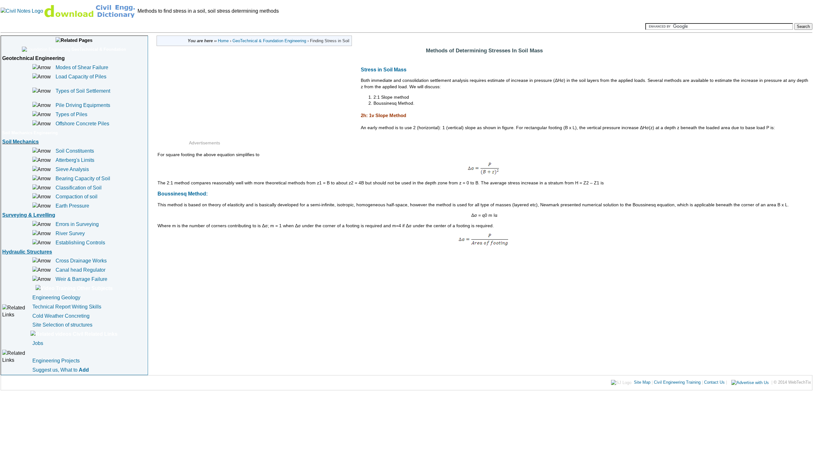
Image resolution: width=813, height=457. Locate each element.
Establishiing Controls (80, 242)
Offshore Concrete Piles (82, 123)
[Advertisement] (274, 100)
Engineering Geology (56, 297)
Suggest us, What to (60, 370)
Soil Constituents (75, 151)
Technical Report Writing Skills (66, 306)
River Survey (70, 233)
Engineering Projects (56, 360)
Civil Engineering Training (677, 382)
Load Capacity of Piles (81, 76)
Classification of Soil (79, 187)
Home (223, 40)
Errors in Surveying (77, 224)
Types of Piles (71, 114)
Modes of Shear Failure (82, 67)
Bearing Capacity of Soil (83, 178)
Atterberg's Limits (75, 160)
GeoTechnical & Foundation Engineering (269, 40)
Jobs (37, 343)
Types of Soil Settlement (83, 91)
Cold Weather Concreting (61, 316)
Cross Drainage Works (81, 260)
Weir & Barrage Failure (81, 279)
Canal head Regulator (80, 270)
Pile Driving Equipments (83, 105)
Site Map (642, 382)
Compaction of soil (76, 196)
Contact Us (714, 382)
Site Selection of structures (62, 325)
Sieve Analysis (72, 169)
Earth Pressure (72, 206)
